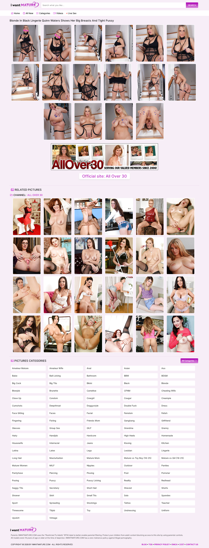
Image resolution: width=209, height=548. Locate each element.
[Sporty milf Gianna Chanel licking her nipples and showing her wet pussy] (180, 334)
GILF (89, 428)
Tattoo (127, 503)
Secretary (54, 488)
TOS (150, 544)
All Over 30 (35, 195)
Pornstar (165, 473)
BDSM (164, 375)
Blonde (164, 383)
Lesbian (128, 450)
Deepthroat (55, 405)
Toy (88, 510)
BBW (126, 375)
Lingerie (165, 450)
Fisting (52, 420)
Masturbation (56, 458)
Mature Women (19, 465)
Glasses (16, 428)
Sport (15, 503)
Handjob (53, 435)
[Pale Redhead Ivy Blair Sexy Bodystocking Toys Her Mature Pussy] (180, 216)
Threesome (17, 510)
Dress (164, 405)
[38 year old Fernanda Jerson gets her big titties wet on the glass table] (27, 295)
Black (127, 383)
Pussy (52, 480)
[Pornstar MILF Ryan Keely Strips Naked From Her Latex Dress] (150, 216)
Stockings (92, 503)
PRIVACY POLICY (162, 544)
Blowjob (16, 390)
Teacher (165, 503)
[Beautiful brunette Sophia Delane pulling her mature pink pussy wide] (27, 334)
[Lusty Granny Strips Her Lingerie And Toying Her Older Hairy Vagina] (57, 255)
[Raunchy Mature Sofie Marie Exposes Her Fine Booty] (119, 216)
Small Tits (92, 495)
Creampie (166, 398)
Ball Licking (55, 375)
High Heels (129, 435)
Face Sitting (18, 413)
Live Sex (72, 13)
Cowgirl (90, 398)
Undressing (130, 510)
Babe (14, 375)
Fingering (16, 420)
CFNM (127, 390)
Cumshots (17, 405)
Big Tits (53, 383)
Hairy (14, 435)
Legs (89, 450)
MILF (51, 465)
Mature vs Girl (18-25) (172, 458)
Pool (126, 473)
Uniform (165, 510)
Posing (15, 480)
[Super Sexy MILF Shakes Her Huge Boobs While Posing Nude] (180, 255)
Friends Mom (93, 420)
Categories (44, 13)
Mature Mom (93, 458)
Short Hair (92, 488)
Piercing (53, 473)
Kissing (127, 443)
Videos (59, 13)
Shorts (164, 488)
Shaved (128, 488)
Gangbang (129, 420)
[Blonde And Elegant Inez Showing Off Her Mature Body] (27, 216)
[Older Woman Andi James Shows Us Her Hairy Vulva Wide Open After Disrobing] (57, 216)
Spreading (54, 503)
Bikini (89, 383)
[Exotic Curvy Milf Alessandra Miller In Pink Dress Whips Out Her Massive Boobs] (150, 334)
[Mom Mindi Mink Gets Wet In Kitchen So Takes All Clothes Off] (88, 295)
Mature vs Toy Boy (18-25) (137, 458)
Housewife (17, 443)
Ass (163, 368)
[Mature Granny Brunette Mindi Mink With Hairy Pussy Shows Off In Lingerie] (180, 295)
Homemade (167, 435)
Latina (15, 450)
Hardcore (91, 435)
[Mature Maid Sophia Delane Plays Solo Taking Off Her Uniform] (119, 255)
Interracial (54, 443)
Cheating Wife (168, 390)
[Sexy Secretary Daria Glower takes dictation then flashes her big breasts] (150, 255)
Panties (165, 465)
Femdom (128, 413)
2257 (181, 544)
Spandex (165, 495)
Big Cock (16, 383)
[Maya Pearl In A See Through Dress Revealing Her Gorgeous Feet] (88, 216)
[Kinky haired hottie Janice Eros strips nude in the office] (27, 255)
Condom (53, 398)
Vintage (53, 518)
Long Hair (17, 458)
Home (16, 13)
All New (29, 13)
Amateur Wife (56, 368)
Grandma (128, 428)
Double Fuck (130, 405)
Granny (165, 428)
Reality (127, 480)
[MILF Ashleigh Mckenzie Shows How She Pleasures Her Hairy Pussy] (150, 295)
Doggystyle (92, 405)
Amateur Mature (20, 368)
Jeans (90, 443)
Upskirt (15, 518)
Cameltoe (91, 390)
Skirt (51, 495)
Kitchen (165, 443)
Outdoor (128, 465)
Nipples (90, 465)
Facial (90, 413)
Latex (52, 450)
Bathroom (91, 375)
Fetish (164, 413)
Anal (89, 368)
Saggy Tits (17, 488)
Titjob (52, 510)
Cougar (127, 398)
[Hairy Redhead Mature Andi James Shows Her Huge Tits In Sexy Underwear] (119, 334)
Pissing (90, 473)
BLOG (144, 544)
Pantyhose (17, 473)
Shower (16, 495)
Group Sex (54, 428)
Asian (127, 368)
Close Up (16, 398)
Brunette (53, 390)
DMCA (174, 544)
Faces (52, 413)
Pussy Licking (94, 480)
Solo (126, 495)
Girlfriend (165, 420)
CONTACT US (192, 544)
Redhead (165, 480)
